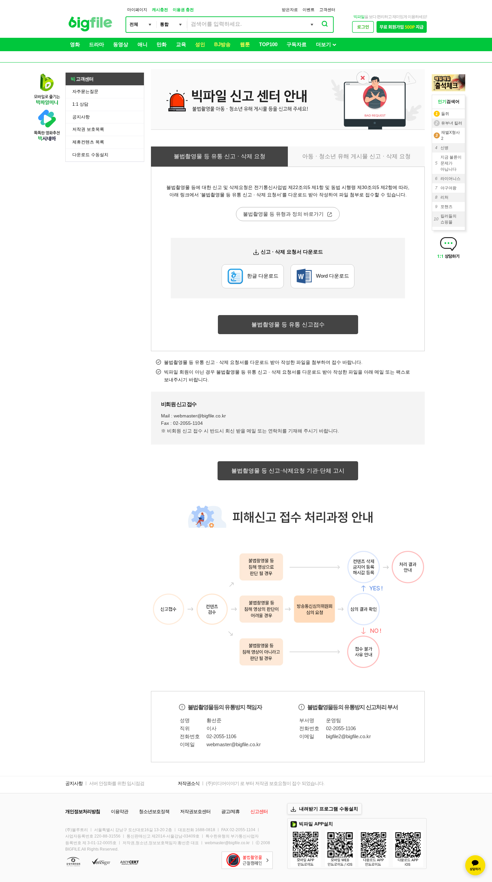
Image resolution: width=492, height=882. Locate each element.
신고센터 (259, 811)
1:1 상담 (80, 104)
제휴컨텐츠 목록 (88, 141)
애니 (143, 44)
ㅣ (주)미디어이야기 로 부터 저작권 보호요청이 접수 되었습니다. (262, 783)
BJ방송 (222, 44)
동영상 (120, 44)
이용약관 (119, 811)
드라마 (96, 44)
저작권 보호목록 (88, 129)
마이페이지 (137, 9)
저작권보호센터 (195, 811)
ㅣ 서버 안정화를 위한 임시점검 (114, 783)
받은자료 (290, 9)
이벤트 (309, 9)
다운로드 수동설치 (90, 154)
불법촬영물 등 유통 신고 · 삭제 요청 (219, 156)
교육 (181, 44)
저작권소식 (188, 783)
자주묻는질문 (85, 91)
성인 (200, 44)
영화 (75, 44)
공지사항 (81, 116)
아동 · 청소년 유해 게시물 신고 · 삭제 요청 (356, 156)
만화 (162, 44)
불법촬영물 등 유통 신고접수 (288, 324)
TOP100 (268, 44)
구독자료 (296, 44)
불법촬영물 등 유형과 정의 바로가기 (284, 214)
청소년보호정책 (154, 811)
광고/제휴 (230, 811)
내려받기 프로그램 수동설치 (328, 808)
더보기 (323, 44)
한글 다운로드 (262, 276)
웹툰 (245, 44)
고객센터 (327, 9)
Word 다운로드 (332, 276)
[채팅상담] (475, 865)
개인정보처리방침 (82, 811)
